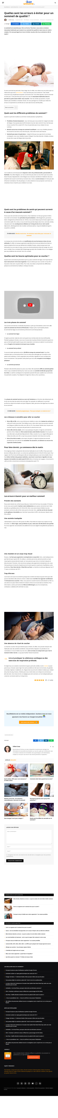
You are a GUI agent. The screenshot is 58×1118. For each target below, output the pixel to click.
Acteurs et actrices (45, 1069)
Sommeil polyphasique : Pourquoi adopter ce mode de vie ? (33, 411)
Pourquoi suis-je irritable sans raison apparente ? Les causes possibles (30, 914)
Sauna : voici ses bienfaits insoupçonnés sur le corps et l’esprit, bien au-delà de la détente (27, 930)
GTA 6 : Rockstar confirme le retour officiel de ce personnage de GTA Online (24, 991)
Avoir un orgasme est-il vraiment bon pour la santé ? (26, 906)
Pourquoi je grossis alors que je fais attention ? (40, 799)
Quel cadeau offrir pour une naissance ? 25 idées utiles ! (15, 779)
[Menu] (3, 2)
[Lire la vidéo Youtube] (30, 155)
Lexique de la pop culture (17, 1069)
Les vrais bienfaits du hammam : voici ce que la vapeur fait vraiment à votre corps (26, 937)
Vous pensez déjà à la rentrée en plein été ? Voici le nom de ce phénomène (24, 980)
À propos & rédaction (21, 1088)
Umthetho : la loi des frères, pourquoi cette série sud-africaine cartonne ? (24, 988)
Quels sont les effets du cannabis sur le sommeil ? (41, 819)
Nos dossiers (7, 1069)
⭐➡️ (29, 722)
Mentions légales (49, 1088)
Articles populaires (30, 1088)
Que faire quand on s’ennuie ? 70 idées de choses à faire (19, 957)
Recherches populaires (40, 1088)
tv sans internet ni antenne (38, 1071)
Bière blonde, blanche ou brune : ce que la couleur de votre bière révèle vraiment (33, 898)
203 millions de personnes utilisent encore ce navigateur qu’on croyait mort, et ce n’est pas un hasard (29, 1002)
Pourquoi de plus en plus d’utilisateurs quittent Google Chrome (21, 970)
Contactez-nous (33, 1057)
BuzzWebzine (7, 7)
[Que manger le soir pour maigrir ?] (16, 809)
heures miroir (13, 1073)
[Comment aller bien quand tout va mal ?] (42, 770)
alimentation (19, 92)
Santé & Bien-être (14, 7)
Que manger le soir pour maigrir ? (13, 818)
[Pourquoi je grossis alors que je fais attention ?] (42, 790)
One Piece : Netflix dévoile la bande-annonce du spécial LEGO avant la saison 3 (25, 994)
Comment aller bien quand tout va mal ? (41, 779)
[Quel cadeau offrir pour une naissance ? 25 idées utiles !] (16, 770)
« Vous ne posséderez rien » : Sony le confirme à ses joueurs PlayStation (23, 998)
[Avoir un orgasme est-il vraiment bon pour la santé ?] (8, 908)
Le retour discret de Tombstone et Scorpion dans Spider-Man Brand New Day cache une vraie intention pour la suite (28, 984)
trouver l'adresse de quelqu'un (24, 1071)
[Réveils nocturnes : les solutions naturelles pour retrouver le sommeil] (16, 790)
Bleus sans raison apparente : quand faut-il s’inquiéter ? (19, 953)
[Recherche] (55, 2)
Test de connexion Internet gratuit (32, 1069)
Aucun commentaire (35, 19)
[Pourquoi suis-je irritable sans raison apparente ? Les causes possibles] (8, 916)
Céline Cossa (11, 19)
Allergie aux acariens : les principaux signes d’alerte (18, 947)
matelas (46, 666)
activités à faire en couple (10, 1071)
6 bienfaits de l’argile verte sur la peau (15, 950)
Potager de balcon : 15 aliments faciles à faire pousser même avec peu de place (25, 976)
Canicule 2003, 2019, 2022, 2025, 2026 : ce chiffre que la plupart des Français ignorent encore (28, 943)
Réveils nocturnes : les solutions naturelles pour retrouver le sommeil (14, 799)
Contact (5, 1089)
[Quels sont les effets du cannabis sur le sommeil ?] (42, 809)
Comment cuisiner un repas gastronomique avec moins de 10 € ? (21, 973)
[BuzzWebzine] (29, 2)
